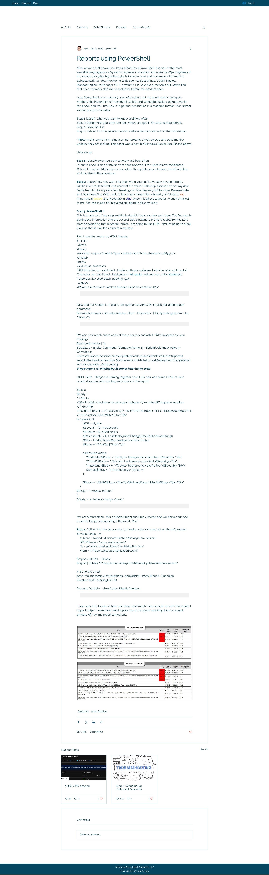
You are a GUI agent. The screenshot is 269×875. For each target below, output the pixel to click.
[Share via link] (101, 722)
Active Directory (102, 27)
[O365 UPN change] (83, 767)
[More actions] (190, 49)
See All (204, 749)
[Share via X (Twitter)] (86, 722)
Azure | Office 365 (141, 27)
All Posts (65, 27)
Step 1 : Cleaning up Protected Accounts (129, 787)
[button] (203, 27)
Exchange (121, 27)
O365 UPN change (77, 785)
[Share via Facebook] (78, 722)
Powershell (82, 27)
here (147, 871)
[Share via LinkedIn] (93, 722)
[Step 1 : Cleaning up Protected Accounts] (134, 767)
